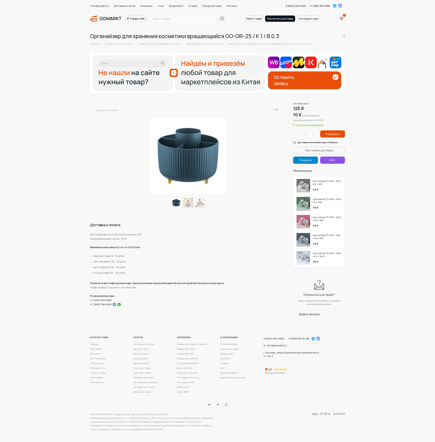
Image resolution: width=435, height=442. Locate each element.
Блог (222, 367)
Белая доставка (142, 391)
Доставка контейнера (145, 382)
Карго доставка (142, 367)
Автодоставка (141, 348)
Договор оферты (229, 372)
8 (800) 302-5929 (296, 5)
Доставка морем (142, 372)
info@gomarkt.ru (277, 345)
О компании (229, 337)
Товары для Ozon (186, 348)
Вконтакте (209, 404)
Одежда (94, 344)
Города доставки (212, 5)
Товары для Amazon (187, 358)
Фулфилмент (176, 5)
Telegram (334, 5)
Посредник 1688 (185, 382)
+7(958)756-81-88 (298, 338)
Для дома (95, 353)
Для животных (98, 358)
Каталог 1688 (99, 337)
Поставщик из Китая (188, 377)
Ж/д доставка (140, 358)
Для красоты (97, 363)
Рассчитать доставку (280, 18)
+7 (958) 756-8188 (319, 5)
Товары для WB (185, 353)
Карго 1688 (183, 391)
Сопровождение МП (188, 363)
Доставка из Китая (124, 5)
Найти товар (254, 18)
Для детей (96, 348)
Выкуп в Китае (184, 367)
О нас (161, 5)
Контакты (232, 5)
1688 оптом (183, 387)
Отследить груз (308, 18)
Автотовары (96, 377)
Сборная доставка (143, 377)
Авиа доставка (141, 363)
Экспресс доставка (144, 387)
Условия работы (99, 5)
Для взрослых (97, 367)
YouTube (226, 404)
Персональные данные (232, 377)
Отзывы (193, 5)
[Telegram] (114, 304)
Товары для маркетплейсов (192, 344)
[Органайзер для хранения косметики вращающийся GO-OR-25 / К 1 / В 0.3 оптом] (188, 156)
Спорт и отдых (98, 372)
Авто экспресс (141, 353)
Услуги (138, 337)
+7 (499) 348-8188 (101, 300)
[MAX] (332, 160)
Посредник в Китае (187, 372)
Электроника (97, 382)
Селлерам (146, 5)
